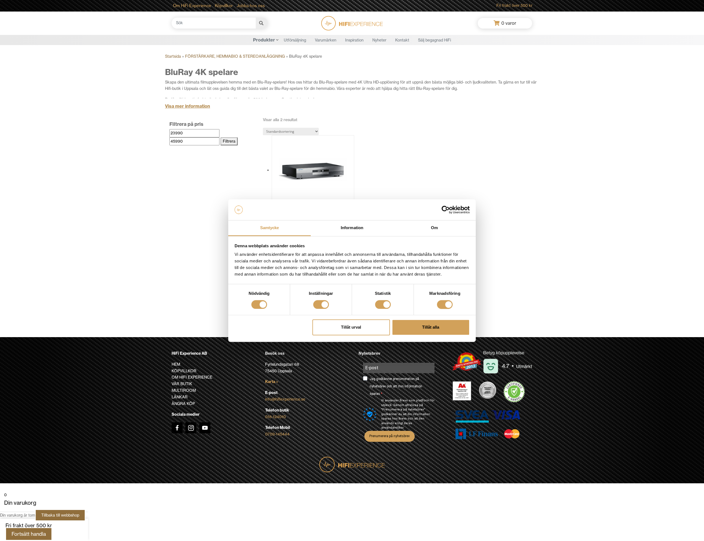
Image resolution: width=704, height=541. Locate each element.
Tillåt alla (430, 327)
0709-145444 (277, 434)
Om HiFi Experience (192, 5)
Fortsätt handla (29, 534)
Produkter (264, 40)
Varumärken (325, 40)
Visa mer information (187, 106)
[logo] (352, 23)
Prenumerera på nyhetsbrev (389, 436)
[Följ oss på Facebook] (177, 427)
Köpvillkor (224, 5)
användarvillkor (392, 427)
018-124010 (275, 416)
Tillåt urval (351, 327)
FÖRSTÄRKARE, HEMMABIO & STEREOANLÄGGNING (235, 56)
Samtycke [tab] (269, 228)
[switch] (321, 304)
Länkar (180, 397)
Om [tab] (434, 228)
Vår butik (182, 383)
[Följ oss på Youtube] (204, 427)
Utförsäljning (295, 40)
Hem (176, 364)
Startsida (173, 56)
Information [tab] (352, 228)
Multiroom (184, 390)
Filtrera (229, 141)
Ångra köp (183, 403)
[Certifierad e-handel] (514, 392)
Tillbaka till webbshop (60, 515)
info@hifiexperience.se (285, 399)
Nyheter (379, 40)
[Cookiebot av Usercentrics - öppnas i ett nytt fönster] (446, 210)
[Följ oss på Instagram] (190, 427)
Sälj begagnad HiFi (434, 40)
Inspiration (354, 40)
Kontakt (402, 40)
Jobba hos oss (251, 5)
